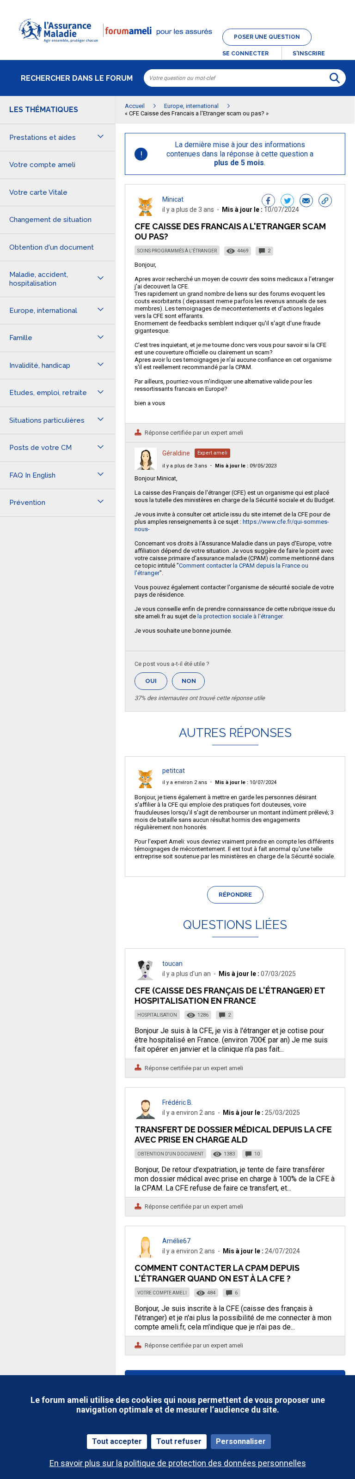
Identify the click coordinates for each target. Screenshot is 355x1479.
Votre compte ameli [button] (42, 165)
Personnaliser (241, 1441)
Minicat (173, 199)
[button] (177, 48)
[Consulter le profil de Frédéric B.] (146, 1116)
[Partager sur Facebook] (268, 202)
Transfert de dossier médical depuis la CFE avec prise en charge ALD (233, 1134)
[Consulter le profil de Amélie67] (146, 1255)
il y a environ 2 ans (184, 782)
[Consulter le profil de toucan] (146, 977)
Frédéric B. (177, 1102)
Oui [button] (156, 680)
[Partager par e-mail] (306, 202)
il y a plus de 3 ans (184, 466)
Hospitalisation (157, 1015)
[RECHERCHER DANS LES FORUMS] (335, 78)
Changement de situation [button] (50, 220)
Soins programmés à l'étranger (177, 250)
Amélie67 (176, 1241)
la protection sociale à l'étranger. (240, 616)
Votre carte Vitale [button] (38, 192)
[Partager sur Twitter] (287, 202)
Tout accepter (117, 1441)
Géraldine (176, 453)
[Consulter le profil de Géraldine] (146, 467)
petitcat (173, 770)
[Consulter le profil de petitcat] (146, 785)
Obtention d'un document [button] (51, 247)
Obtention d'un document (170, 1153)
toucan (172, 963)
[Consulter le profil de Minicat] (146, 213)
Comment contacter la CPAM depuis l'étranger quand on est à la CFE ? (217, 1273)
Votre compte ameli (162, 1292)
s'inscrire (309, 53)
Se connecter (245, 53)
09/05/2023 (245, 466)
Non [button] (193, 683)
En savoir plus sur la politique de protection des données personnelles (177, 1463)
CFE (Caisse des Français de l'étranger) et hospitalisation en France (230, 996)
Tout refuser (179, 1441)
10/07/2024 (245, 782)
